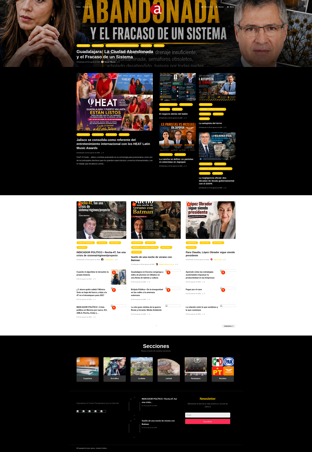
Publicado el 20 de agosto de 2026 (211, 127)
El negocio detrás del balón (173, 114)
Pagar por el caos (194, 289)
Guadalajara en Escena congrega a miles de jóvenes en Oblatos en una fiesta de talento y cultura (147, 275)
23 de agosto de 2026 (194, 282)
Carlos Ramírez (85, 243)
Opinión (124, 134)
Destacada (83, 134)
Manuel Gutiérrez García (145, 247)
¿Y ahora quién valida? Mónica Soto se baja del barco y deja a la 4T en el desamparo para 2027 (92, 292)
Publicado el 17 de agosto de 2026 (211, 188)
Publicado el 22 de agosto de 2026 (89, 152)
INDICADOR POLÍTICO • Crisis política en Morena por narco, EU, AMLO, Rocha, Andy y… (92, 310)
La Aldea (111, 134)
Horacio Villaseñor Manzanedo (216, 168)
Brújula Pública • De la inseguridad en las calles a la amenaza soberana (147, 292)
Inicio (79, 7)
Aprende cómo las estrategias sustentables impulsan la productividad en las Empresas (200, 275)
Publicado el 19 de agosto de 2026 (171, 166)
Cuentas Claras (168, 104)
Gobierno (97, 134)
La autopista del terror (210, 123)
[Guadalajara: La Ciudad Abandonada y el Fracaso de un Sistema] (156, 33)
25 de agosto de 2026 (85, 279)
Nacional (115, 243)
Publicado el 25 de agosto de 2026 (89, 259)
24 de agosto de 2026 (139, 282)
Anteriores (228, 326)
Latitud (164, 109)
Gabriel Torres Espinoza (212, 109)
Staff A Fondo (218, 260)
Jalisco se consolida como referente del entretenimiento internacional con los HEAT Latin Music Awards (113, 144)
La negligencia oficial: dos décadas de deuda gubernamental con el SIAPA (216, 181)
